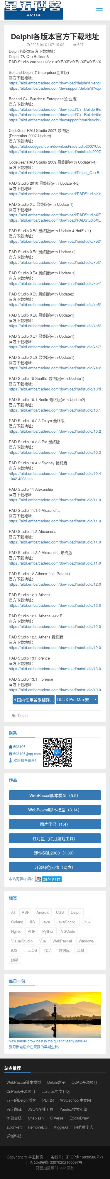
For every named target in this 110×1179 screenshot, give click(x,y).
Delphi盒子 (56, 1082)
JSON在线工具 (40, 1109)
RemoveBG (38, 1127)
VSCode (68, 931)
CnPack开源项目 (20, 1091)
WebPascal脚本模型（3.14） (55, 810)
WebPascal (62, 941)
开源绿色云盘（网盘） (55, 867)
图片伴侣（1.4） (55, 824)
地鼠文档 (14, 1118)
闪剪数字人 (83, 1127)
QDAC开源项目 (84, 1082)
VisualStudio (22, 941)
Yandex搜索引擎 (73, 1109)
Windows (86, 941)
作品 (48, 950)
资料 (80, 950)
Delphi (23, 715)
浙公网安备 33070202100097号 (56, 1162)
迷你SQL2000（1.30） (55, 853)
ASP (26, 912)
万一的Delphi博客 (21, 1100)
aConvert (14, 1127)
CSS (60, 912)
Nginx (16, 931)
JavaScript (66, 922)
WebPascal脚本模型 (23, 1082)
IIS (32, 922)
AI (13, 912)
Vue (42, 941)
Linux (86, 922)
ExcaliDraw (79, 1118)
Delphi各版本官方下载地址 (55, 36)
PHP (31, 931)
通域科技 (14, 1136)
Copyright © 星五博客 (25, 1157)
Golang (17, 922)
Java (46, 922)
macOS (30, 950)
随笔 (15, 960)
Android (42, 912)
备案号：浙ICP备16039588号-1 (76, 1157)
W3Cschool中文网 (75, 1100)
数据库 (64, 950)
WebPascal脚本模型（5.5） (55, 795)
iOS (14, 950)
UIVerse (56, 1118)
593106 (19, 746)
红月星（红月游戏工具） (55, 838)
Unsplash (36, 1118)
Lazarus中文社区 (55, 1091)
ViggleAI (61, 1127)
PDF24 (48, 1100)
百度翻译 (14, 1109)
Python (48, 931)
